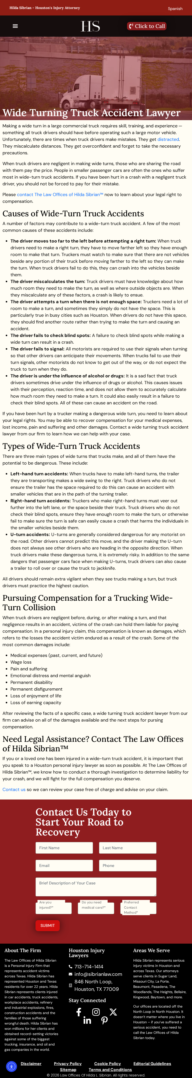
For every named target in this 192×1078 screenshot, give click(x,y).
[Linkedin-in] (87, 1020)
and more (174, 997)
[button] (15, 26)
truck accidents (45, 997)
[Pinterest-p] (104, 1020)
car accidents (19, 997)
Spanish (175, 8)
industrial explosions (28, 1007)
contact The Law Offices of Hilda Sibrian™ (60, 195)
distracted (168, 139)
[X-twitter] (113, 1012)
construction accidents (23, 1013)
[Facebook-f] (78, 1012)
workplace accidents (21, 1002)
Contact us (14, 790)
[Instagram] (96, 1012)
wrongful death (16, 1023)
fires (49, 1007)
